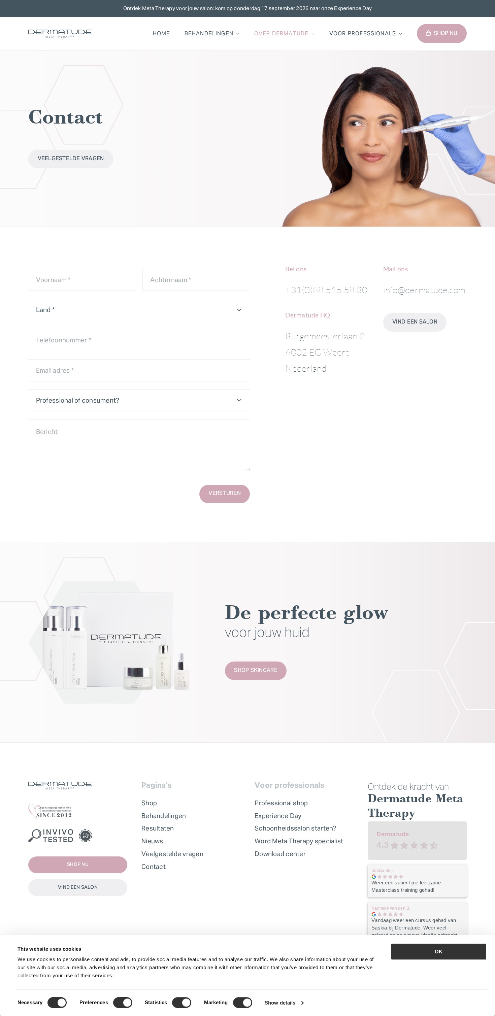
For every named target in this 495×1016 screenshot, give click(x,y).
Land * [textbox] (45, 310)
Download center (280, 854)
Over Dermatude (281, 33)
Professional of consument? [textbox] (78, 400)
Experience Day (278, 816)
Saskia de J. (383, 870)
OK (438, 951)
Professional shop (281, 803)
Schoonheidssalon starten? (296, 828)
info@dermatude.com (424, 289)
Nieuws (152, 841)
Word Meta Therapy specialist (299, 841)
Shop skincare (255, 670)
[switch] (122, 1002)
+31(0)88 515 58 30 (326, 289)
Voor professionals (362, 33)
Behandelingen (209, 33)
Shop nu (446, 33)
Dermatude (392, 834)
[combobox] (139, 310)
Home (161, 33)
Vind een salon (414, 322)
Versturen (224, 493)
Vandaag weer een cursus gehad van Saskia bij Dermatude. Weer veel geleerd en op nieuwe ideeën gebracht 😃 (414, 928)
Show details (280, 1003)
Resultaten (157, 828)
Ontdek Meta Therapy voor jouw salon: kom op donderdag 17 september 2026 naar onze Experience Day (247, 8)
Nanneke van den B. (390, 908)
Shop (149, 803)
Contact (153, 866)
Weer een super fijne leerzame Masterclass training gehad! (406, 886)
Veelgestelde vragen (71, 159)
